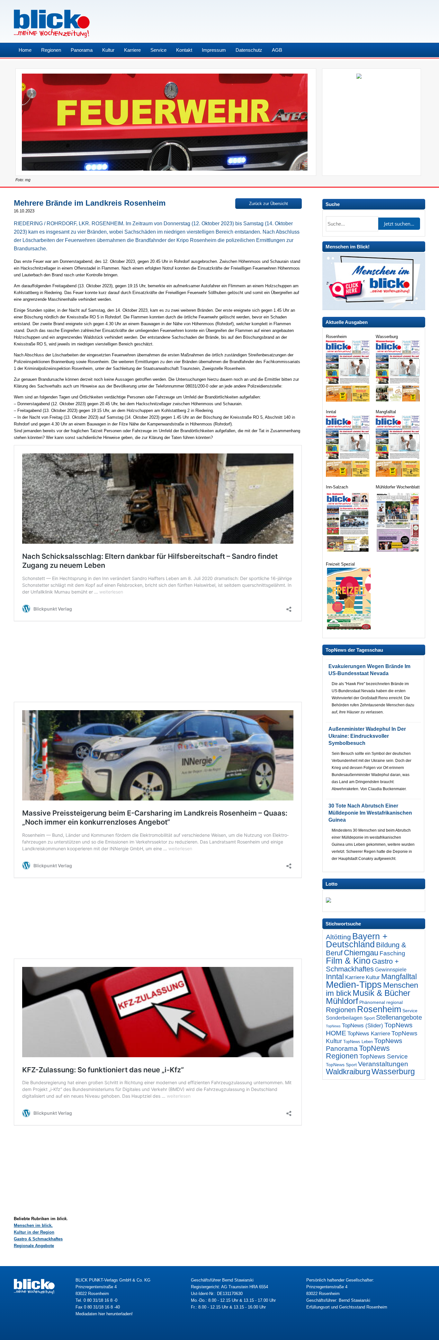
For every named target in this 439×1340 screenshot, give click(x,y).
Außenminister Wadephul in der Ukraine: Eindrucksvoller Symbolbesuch (367, 736)
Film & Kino (348, 961)
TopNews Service (383, 1056)
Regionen (51, 50)
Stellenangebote (399, 1017)
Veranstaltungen (383, 1064)
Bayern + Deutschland (357, 940)
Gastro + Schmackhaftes (362, 965)
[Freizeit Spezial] (348, 628)
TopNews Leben (358, 1041)
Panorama (82, 50)
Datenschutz (249, 50)
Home (25, 50)
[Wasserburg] (398, 400)
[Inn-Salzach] (348, 552)
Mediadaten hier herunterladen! (104, 1313)
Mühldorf (342, 1001)
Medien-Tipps (354, 984)
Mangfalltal (399, 976)
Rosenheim (379, 1009)
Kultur (108, 50)
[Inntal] (348, 475)
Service (158, 50)
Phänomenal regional (381, 1002)
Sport (369, 1018)
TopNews (333, 1026)
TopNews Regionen (358, 1052)
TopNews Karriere (368, 1034)
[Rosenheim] (348, 400)
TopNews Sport (341, 1064)
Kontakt (184, 50)
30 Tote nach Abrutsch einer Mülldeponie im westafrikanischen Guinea (370, 813)
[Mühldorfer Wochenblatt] (398, 552)
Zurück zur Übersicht (268, 203)
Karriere (132, 50)
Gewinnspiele (391, 969)
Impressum (214, 50)
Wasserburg (393, 1071)
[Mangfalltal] (398, 475)
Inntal (335, 976)
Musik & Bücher (381, 993)
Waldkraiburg (348, 1072)
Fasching (392, 953)
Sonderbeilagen (344, 1018)
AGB (277, 50)
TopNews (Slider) (362, 1026)
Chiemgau (361, 952)
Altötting (338, 937)
